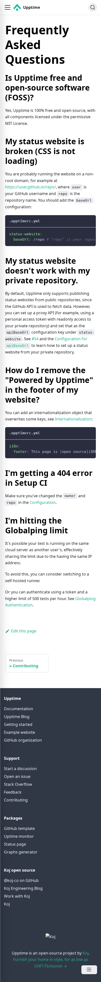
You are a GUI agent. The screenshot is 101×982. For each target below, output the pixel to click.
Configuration (43, 502)
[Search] (92, 7)
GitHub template (19, 828)
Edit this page (23, 631)
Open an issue (17, 776)
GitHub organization (23, 740)
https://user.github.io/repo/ (30, 187)
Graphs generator (21, 852)
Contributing (16, 800)
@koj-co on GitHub (21, 880)
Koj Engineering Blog (23, 888)
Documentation (18, 708)
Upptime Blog (16, 716)
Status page (15, 844)
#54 (35, 338)
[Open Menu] (89, 969)
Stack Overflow (18, 784)
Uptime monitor (19, 836)
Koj (7, 904)
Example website (19, 732)
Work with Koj (17, 896)
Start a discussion (20, 768)
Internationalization (73, 419)
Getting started (18, 724)
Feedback (13, 792)
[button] (7, 7)
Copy (88, 233)
